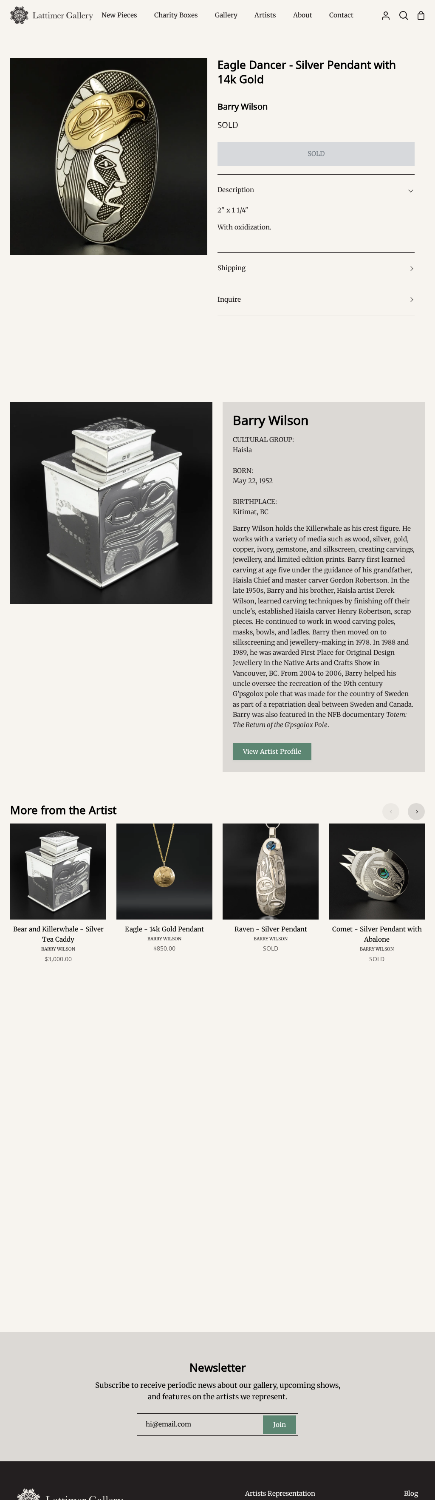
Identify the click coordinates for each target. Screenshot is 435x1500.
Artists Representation (280, 1493)
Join (279, 1425)
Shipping (232, 268)
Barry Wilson (243, 106)
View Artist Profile (272, 751)
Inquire (229, 299)
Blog (411, 1493)
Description (236, 190)
